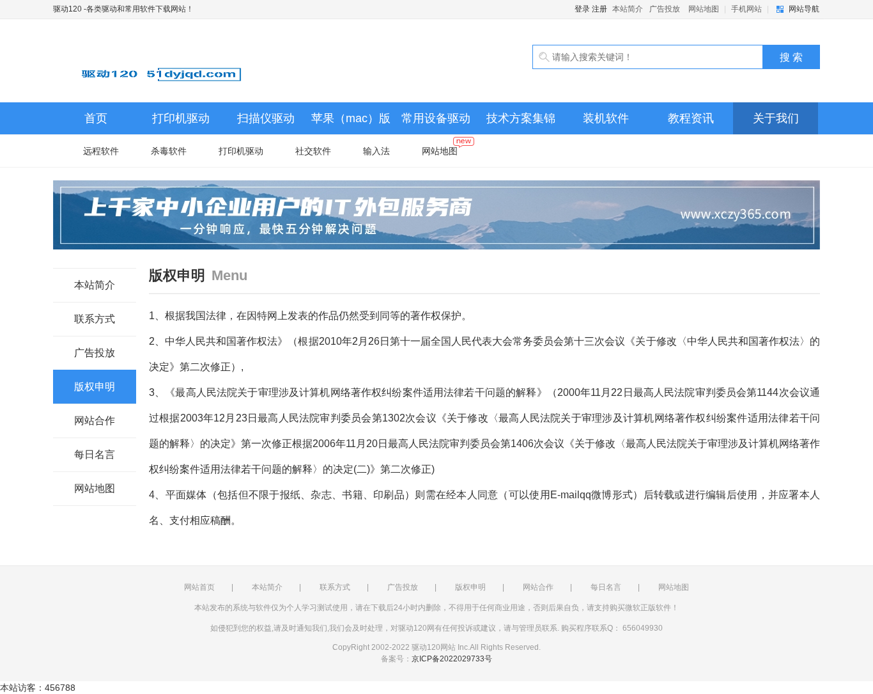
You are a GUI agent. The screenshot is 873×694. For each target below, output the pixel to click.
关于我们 (776, 118)
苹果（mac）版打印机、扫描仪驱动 (351, 123)
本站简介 (627, 8)
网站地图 (703, 8)
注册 (599, 8)
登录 (582, 8)
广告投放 (664, 8)
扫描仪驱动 (266, 118)
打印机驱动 (181, 118)
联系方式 (94, 318)
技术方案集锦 (520, 118)
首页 (95, 118)
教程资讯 (691, 118)
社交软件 (313, 151)
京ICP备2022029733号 (452, 658)
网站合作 (94, 420)
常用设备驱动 (435, 118)
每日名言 (94, 454)
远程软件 (101, 151)
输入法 (376, 151)
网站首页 (199, 587)
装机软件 (606, 118)
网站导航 (804, 8)
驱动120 (200, 61)
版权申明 (94, 386)
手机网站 (746, 8)
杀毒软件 (169, 151)
